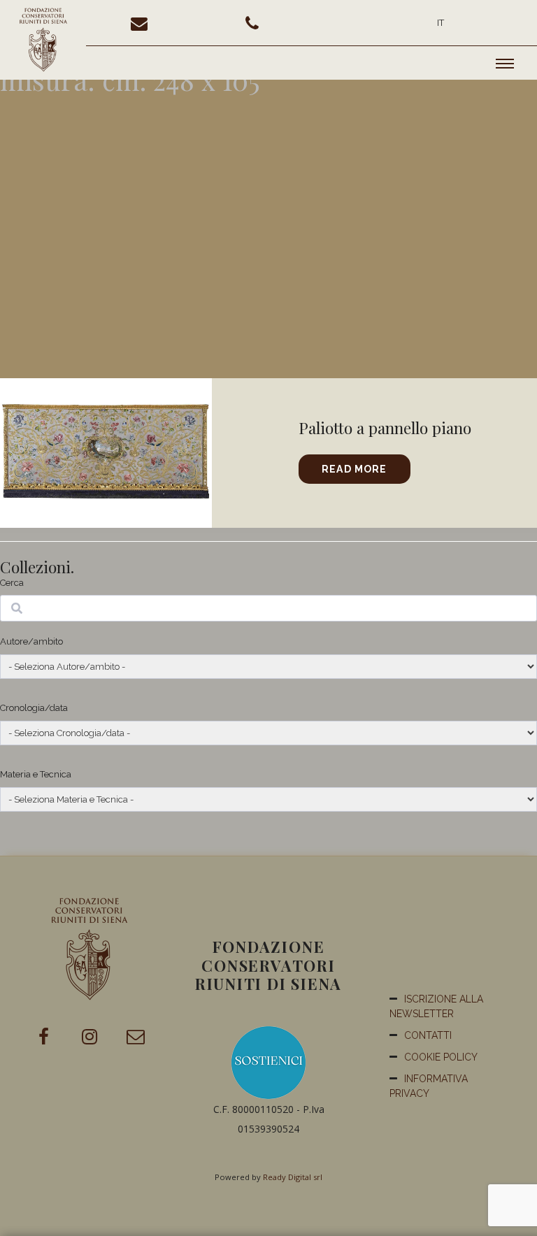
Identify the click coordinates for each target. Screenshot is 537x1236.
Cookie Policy (441, 1057)
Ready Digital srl (292, 1177)
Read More (354, 469)
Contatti (428, 1035)
